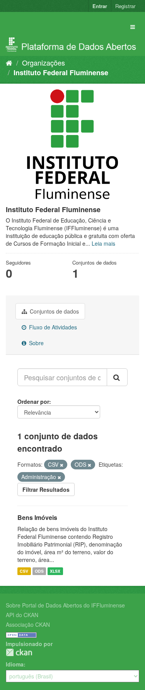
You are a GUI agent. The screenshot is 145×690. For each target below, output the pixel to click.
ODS (39, 571)
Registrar (125, 6)
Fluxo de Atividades (52, 327)
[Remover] (61, 465)
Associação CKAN (28, 624)
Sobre (35, 343)
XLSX (55, 571)
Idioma (15, 664)
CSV (24, 571)
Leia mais (103, 243)
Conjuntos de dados (53, 311)
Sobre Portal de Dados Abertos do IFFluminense (65, 605)
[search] (117, 377)
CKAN (19, 652)
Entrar (99, 6)
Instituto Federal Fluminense (61, 72)
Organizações (43, 62)
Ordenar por (33, 401)
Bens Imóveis (37, 517)
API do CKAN (22, 615)
